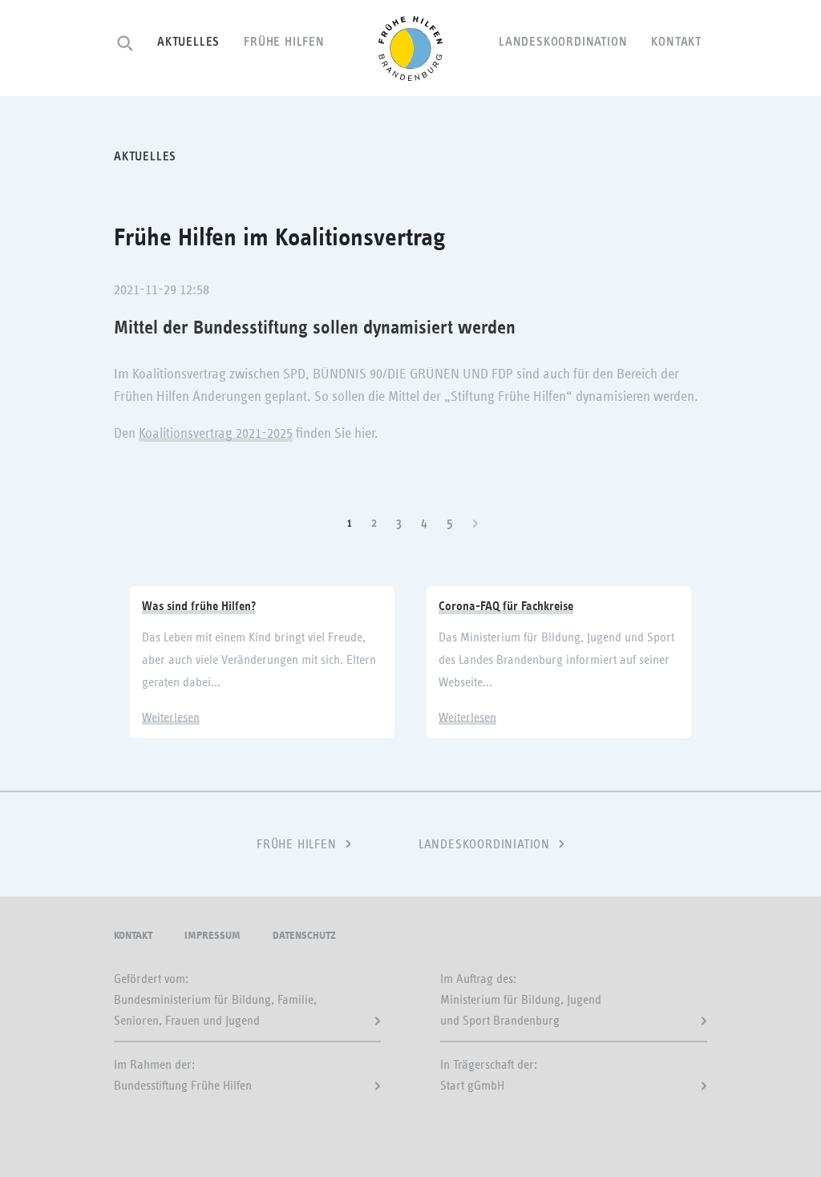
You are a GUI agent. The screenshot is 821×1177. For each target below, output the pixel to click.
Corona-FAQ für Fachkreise (506, 605)
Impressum (212, 935)
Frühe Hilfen (284, 41)
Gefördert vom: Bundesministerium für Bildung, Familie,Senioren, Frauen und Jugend (215, 1000)
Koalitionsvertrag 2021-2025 (216, 434)
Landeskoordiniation (484, 844)
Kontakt (676, 41)
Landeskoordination (563, 41)
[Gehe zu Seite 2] (477, 522)
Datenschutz (304, 935)
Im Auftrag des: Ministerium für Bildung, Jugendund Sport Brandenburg (520, 1000)
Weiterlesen (171, 717)
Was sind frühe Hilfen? (199, 605)
